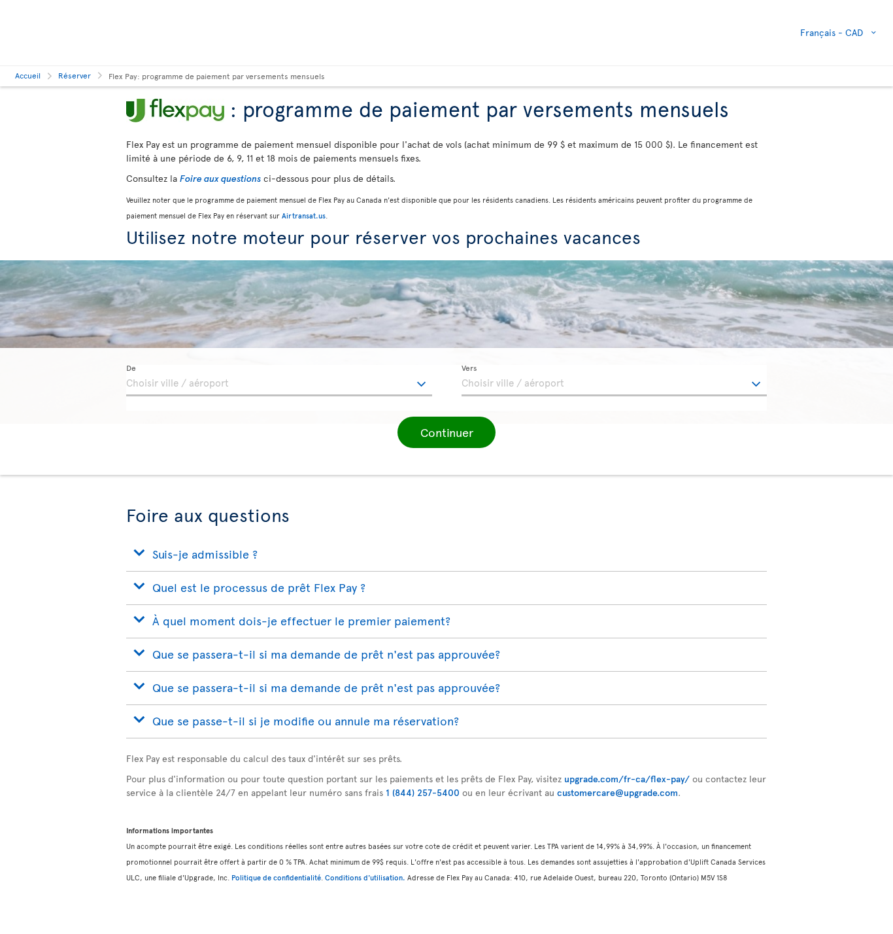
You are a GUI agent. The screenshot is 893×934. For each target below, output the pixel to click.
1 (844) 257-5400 (423, 792)
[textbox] (279, 380)
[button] (446, 432)
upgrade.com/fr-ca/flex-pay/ (627, 778)
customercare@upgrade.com (617, 792)
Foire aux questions (220, 178)
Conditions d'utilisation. (365, 877)
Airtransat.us (304, 215)
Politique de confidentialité (276, 877)
